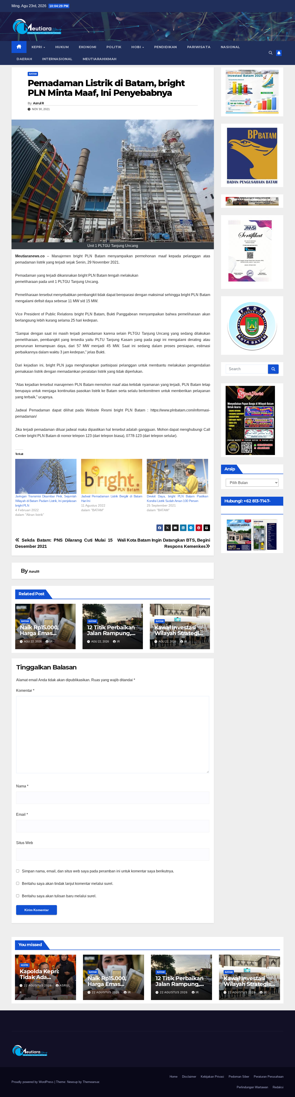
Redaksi (278, 1087)
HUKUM (62, 47)
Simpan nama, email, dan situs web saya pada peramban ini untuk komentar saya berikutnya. (98, 871)
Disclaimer (189, 1076)
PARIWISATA (199, 47)
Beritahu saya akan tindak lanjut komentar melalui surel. (67, 884)
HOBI (136, 47)
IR (51, 641)
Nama (22, 786)
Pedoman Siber (239, 1076)
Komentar (25, 690)
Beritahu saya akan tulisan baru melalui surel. (59, 896)
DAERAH (24, 59)
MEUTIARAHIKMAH (100, 59)
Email (22, 814)
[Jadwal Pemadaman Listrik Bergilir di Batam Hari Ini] (111, 476)
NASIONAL (230, 47)
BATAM (33, 74)
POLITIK (113, 47)
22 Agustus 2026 (38, 985)
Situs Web (24, 843)
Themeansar (91, 1082)
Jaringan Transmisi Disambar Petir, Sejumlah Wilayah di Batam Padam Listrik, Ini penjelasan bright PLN (46, 500)
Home (173, 1076)
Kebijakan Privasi (212, 1076)
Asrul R (38, 103)
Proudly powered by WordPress (33, 1082)
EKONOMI (87, 47)
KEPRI (37, 47)
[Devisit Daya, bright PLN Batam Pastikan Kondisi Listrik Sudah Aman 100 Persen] (177, 476)
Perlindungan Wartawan (252, 1087)
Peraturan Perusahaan (268, 1076)
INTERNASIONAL (57, 59)
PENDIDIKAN (165, 47)
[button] (270, 53)
